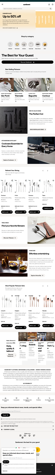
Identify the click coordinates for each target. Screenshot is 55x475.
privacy (14, 423)
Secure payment (16, 400)
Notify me (47, 208)
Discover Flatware (9, 238)
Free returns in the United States (49, 400)
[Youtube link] (25, 435)
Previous (43, 170)
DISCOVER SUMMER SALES (9, 28)
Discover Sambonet (26, 62)
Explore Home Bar (36, 275)
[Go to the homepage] (26, 4)
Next (47, 170)
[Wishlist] (12, 181)
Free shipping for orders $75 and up (27, 400)
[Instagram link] (20, 435)
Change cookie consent (37, 471)
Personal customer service (5, 400)
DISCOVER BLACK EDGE (37, 129)
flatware (38, 372)
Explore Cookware (8, 160)
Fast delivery (38, 400)
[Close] (34, 450)
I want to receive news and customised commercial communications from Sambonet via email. (19, 419)
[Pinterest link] (22, 438)
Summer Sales (15, 1)
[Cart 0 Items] (52, 4)
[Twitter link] (34, 435)
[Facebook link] (29, 435)
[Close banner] (54, 1)
